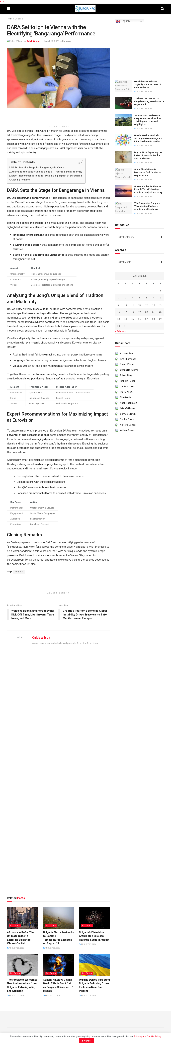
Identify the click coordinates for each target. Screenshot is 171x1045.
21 (153, 312)
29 (160, 319)
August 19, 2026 (16, 995)
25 (132, 319)
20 (146, 312)
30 (118, 326)
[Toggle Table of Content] (78, 163)
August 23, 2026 (52, 948)
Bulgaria (19, 19)
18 (132, 312)
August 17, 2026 (52, 995)
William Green (127, 430)
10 (125, 305)
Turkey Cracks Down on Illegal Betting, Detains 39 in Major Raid (149, 101)
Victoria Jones (128, 425)
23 (118, 319)
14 (153, 305)
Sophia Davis (127, 419)
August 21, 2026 (88, 944)
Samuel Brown (128, 414)
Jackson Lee (127, 386)
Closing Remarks (21, 179)
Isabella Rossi (127, 381)
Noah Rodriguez (128, 403)
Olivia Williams (127, 408)
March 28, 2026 (51, 41)
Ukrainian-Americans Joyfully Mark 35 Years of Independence (147, 84)
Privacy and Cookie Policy (147, 1036)
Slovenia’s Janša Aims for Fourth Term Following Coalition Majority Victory (148, 189)
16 (118, 312)
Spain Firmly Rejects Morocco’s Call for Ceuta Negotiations (147, 172)
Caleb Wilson (33, 41)
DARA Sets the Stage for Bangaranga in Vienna (37, 167)
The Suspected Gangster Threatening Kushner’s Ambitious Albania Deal (147, 206)
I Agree (86, 1041)
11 (132, 305)
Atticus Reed (127, 353)
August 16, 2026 (88, 995)
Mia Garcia (125, 397)
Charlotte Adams (129, 370)
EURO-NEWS (126, 392)
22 (160, 312)
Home (9, 19)
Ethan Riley (126, 375)
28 (153, 319)
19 (139, 312)
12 (139, 305)
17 (125, 312)
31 (125, 326)
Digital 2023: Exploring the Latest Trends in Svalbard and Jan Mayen (148, 155)
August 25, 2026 (16, 948)
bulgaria (19, 572)
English (125, 21)
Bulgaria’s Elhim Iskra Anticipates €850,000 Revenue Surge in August (94, 936)
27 (146, 319)
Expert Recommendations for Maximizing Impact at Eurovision (46, 175)
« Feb (118, 331)
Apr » (125, 331)
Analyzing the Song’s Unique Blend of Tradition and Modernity (46, 171)
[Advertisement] (58, 118)
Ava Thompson (128, 359)
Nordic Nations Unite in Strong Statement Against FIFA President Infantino (148, 138)
